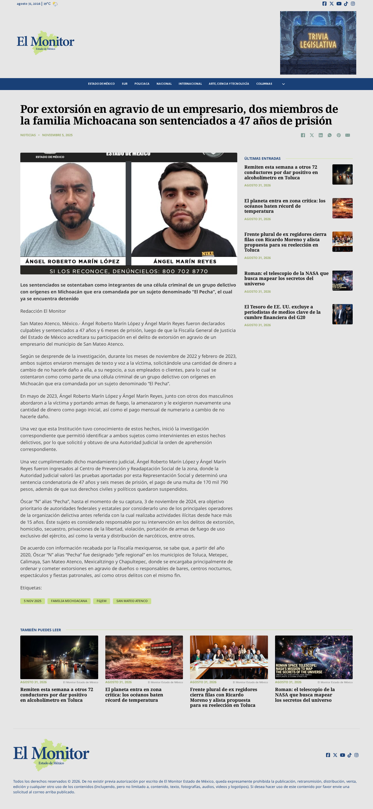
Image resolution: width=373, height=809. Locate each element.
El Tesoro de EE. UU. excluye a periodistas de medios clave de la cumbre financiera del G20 (282, 312)
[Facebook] (303, 135)
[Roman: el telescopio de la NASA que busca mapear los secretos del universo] (342, 280)
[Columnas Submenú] (283, 84)
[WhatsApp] (329, 135)
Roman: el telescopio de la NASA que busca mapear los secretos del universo (286, 278)
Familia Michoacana (69, 601)
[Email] (347, 135)
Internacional (190, 83)
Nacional (164, 83)
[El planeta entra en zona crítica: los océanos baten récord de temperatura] (342, 208)
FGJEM (102, 601)
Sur (124, 83)
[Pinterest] (339, 135)
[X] (312, 135)
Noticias (28, 135)
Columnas (264, 83)
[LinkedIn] (321, 135)
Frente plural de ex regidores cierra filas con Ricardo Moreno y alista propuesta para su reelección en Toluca (285, 242)
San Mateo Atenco (132, 601)
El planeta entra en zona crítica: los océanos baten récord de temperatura (285, 206)
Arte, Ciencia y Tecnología (229, 83)
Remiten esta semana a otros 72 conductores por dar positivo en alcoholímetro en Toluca (281, 172)
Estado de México (101, 83)
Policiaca (141, 83)
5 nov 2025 (32, 601)
